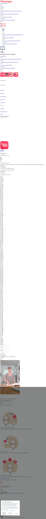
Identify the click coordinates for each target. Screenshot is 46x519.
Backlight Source (20, 34)
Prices (3, 43)
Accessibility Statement (3, 111)
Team (6, 37)
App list (1, 3)
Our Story (3, 37)
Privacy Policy (2, 93)
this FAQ (15, 479)
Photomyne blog (4, 40)
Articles (8, 40)
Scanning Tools (14, 43)
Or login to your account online (4, 478)
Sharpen (4, 3)
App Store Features (17, 40)
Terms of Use (2, 90)
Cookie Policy (2, 108)
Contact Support (10, 43)
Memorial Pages (7, 34)
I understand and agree (4, 492)
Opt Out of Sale (2, 102)
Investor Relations (11, 37)
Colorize (6, 3)
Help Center (6, 43)
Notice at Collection (3, 96)
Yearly (1, 171)
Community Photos (12, 40)
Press (7, 37)
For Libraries (11, 34)
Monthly (4, 171)
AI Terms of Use (2, 99)
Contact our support (6, 479)
